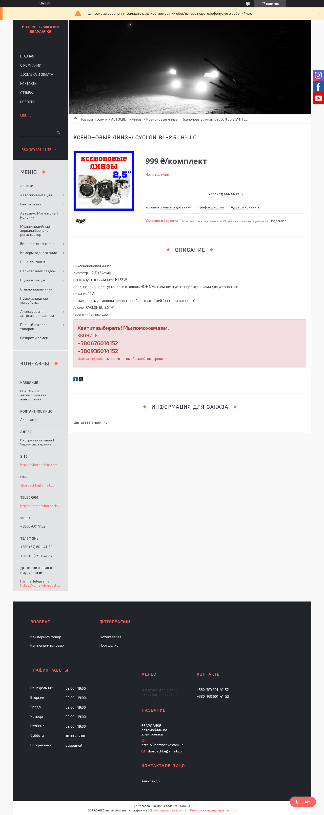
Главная (27, 56)
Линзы (137, 119)
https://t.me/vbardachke (40, 505)
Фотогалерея (110, 637)
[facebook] (75, 380)
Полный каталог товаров (33, 326)
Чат (306, 802)
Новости (27, 102)
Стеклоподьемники (36, 289)
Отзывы (27, 93)
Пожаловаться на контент (169, 810)
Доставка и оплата (36, 74)
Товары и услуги (93, 119)
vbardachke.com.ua (91, 359)
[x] (81, 380)
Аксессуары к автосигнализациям (37, 313)
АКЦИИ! (26, 186)
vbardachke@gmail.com (38, 485)
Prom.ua (184, 805)
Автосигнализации (36, 195)
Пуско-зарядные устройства (34, 300)
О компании (30, 65)
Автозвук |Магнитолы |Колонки (39, 215)
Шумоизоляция (33, 280)
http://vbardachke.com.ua (40, 465)
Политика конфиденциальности (213, 810)
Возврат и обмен (34, 338)
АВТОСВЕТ (119, 119)
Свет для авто (32, 204)
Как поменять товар (47, 645)
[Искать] (58, 132)
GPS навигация (32, 262)
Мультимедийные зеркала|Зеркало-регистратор (35, 230)
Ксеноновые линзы (162, 119)
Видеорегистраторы (37, 243)
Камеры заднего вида (38, 252)
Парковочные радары (38, 271)
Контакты (28, 84)
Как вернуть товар (45, 637)
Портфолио (108, 645)
